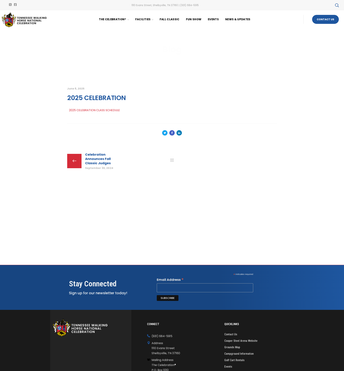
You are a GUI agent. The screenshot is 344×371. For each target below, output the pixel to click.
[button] (337, 5)
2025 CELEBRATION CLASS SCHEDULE (94, 110)
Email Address (170, 280)
